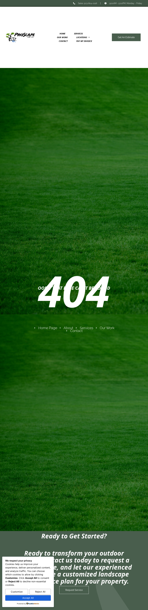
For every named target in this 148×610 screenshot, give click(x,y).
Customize (17, 591)
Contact (63, 41)
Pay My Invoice (84, 41)
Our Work (62, 37)
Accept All (28, 597)
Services (78, 33)
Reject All (40, 591)
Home (62, 33)
